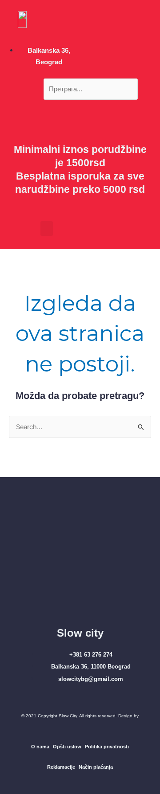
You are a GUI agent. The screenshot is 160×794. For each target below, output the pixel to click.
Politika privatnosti (107, 746)
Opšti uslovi (67, 746)
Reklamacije (61, 767)
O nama (40, 746)
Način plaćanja (96, 767)
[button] (80, 105)
